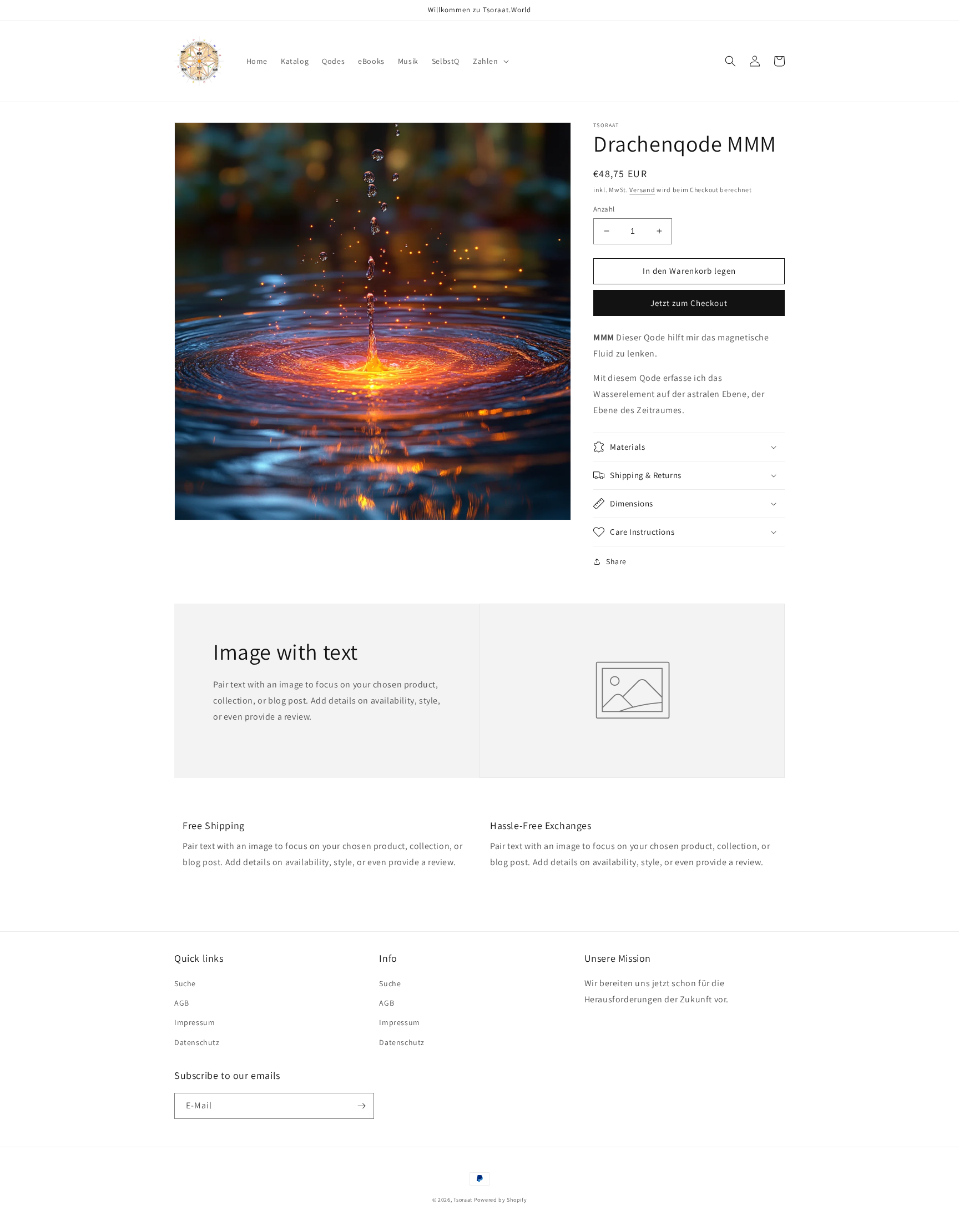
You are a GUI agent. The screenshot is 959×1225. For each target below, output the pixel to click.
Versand (642, 189)
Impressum (194, 1022)
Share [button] (616, 561)
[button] (489, 61)
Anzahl (603, 209)
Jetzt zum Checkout (689, 303)
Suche (185, 983)
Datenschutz (197, 1042)
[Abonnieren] (361, 1106)
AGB (181, 1003)
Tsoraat (462, 1199)
